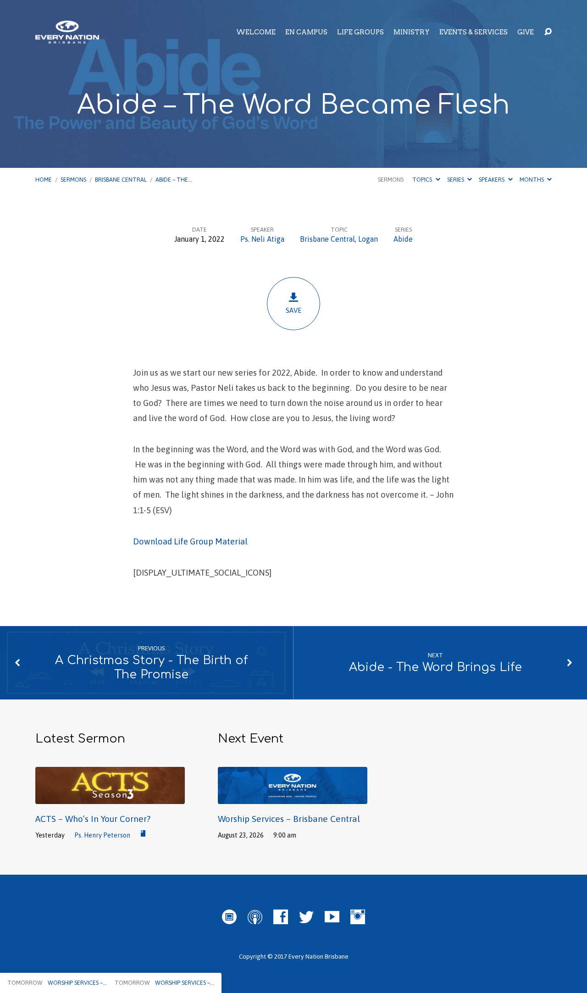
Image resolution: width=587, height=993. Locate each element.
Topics (422, 179)
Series (456, 179)
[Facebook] (280, 917)
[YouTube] (332, 917)
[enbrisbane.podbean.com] (229, 917)
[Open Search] (548, 32)
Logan (368, 239)
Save (294, 310)
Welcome (256, 32)
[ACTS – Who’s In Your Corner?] (110, 797)
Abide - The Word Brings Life (435, 667)
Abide (403, 239)
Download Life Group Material (190, 541)
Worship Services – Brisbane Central (289, 819)
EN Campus (306, 32)
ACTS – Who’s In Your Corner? (92, 819)
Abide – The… (173, 179)
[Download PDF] (143, 834)
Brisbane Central (121, 179)
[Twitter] (306, 917)
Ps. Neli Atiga (262, 239)
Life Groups (360, 32)
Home (43, 179)
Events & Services (473, 32)
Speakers (492, 179)
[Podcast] (255, 917)
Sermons (73, 179)
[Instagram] (357, 917)
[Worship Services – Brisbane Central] (292, 797)
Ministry (411, 32)
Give (525, 32)
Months (532, 179)
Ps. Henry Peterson (102, 835)
